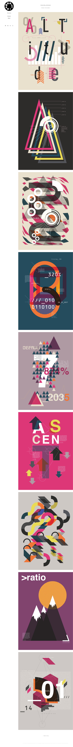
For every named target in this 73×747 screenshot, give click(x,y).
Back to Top (46, 735)
